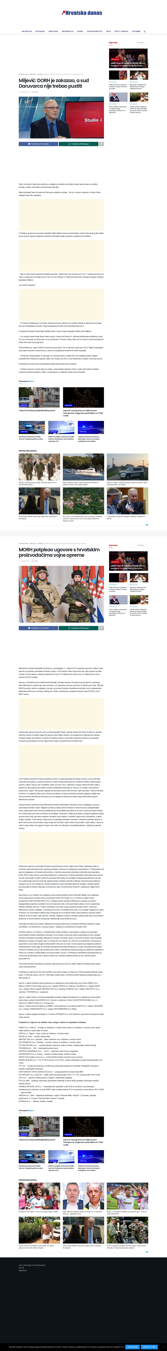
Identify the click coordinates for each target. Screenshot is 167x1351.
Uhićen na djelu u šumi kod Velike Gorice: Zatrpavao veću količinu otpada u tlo (61, 439)
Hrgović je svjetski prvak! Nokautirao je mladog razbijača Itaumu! (138, 87)
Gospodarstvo (94, 31)
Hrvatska (53, 31)
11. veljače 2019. (24, 92)
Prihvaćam (132, 1347)
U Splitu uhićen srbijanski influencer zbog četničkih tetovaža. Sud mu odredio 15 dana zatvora (138, 109)
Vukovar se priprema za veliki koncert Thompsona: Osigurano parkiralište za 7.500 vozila (83, 413)
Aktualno (40, 31)
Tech (108, 31)
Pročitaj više (149, 1347)
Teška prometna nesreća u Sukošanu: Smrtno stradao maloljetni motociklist (89, 439)
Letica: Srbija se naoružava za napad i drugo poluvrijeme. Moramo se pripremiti (118, 109)
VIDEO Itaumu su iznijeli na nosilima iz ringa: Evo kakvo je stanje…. (118, 87)
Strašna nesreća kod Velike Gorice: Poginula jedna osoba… (31, 438)
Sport (80, 31)
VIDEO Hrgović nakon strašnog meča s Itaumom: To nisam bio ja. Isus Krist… (128, 64)
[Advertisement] (61, 57)
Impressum (23, 1270)
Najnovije (27, 31)
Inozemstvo (68, 31)
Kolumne (136, 31)
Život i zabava (121, 31)
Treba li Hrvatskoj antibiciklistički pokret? (37, 410)
